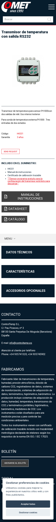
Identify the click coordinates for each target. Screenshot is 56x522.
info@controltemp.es (20, 342)
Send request (10, 151)
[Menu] (51, 7)
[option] (28, 71)
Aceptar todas (28, 504)
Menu (8, 238)
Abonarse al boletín (15, 463)
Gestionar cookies (28, 512)
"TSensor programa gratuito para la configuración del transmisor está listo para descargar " (29, 181)
